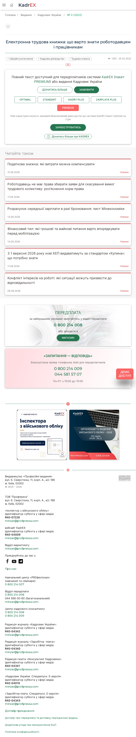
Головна (10, 15)
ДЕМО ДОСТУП (125, 373)
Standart (49, 99)
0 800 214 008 (14, 594)
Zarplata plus (106, 99)
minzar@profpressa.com (21, 520)
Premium (68, 107)
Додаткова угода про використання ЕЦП (30, 724)
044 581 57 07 (68, 374)
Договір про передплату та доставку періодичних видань (41, 717)
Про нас (10, 568)
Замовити (86, 89)
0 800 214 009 (68, 368)
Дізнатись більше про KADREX (70, 136)
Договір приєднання (19, 710)
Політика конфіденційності (22, 731)
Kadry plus (76, 99)
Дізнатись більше (54, 89)
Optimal (25, 99)
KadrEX (107, 77)
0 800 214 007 (14, 584)
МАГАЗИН (68, 337)
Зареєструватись (68, 127)
